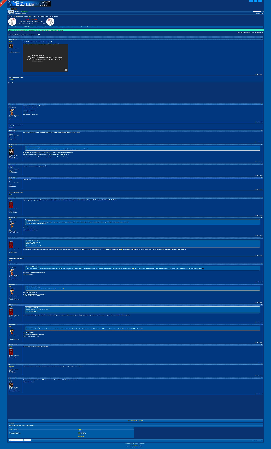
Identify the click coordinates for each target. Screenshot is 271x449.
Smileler (79, 430)
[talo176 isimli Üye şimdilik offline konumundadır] (11, 46)
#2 (261, 103)
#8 (261, 217)
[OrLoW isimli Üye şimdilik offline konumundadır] (11, 152)
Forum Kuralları (81, 436)
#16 (261, 377)
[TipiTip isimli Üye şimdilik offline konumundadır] (12, 111)
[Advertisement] (135, 93)
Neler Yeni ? (17, 11)
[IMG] (79, 432)
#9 (261, 237)
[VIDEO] (79, 433)
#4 (261, 144)
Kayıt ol (259, 0)
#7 (261, 197)
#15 (261, 364)
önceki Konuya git (131, 420)
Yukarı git (260, 440)
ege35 (10, 127)
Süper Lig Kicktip (22, 13)
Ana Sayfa (11, 11)
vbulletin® (135, 445)
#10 (261, 263)
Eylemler (16, 13)
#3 (261, 130)
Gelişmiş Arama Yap (259, 13)
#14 (261, 344)
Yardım (10, 13)
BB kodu (79, 429)
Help (255, 0)
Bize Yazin (253, 440)
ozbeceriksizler (138, 447)
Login (251, 0)
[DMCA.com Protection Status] (12, 9)
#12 (261, 304)
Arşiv (257, 440)
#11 (261, 284)
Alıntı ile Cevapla (259, 74)
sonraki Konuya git (139, 420)
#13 (261, 324)
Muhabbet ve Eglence (18, 16)
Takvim (13, 13)
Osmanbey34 (11, 79)
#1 (261, 39)
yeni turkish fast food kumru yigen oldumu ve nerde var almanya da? (25, 34)
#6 (261, 177)
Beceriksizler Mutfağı (27, 16)
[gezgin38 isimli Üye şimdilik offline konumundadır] (11, 205)
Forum (11, 16)
